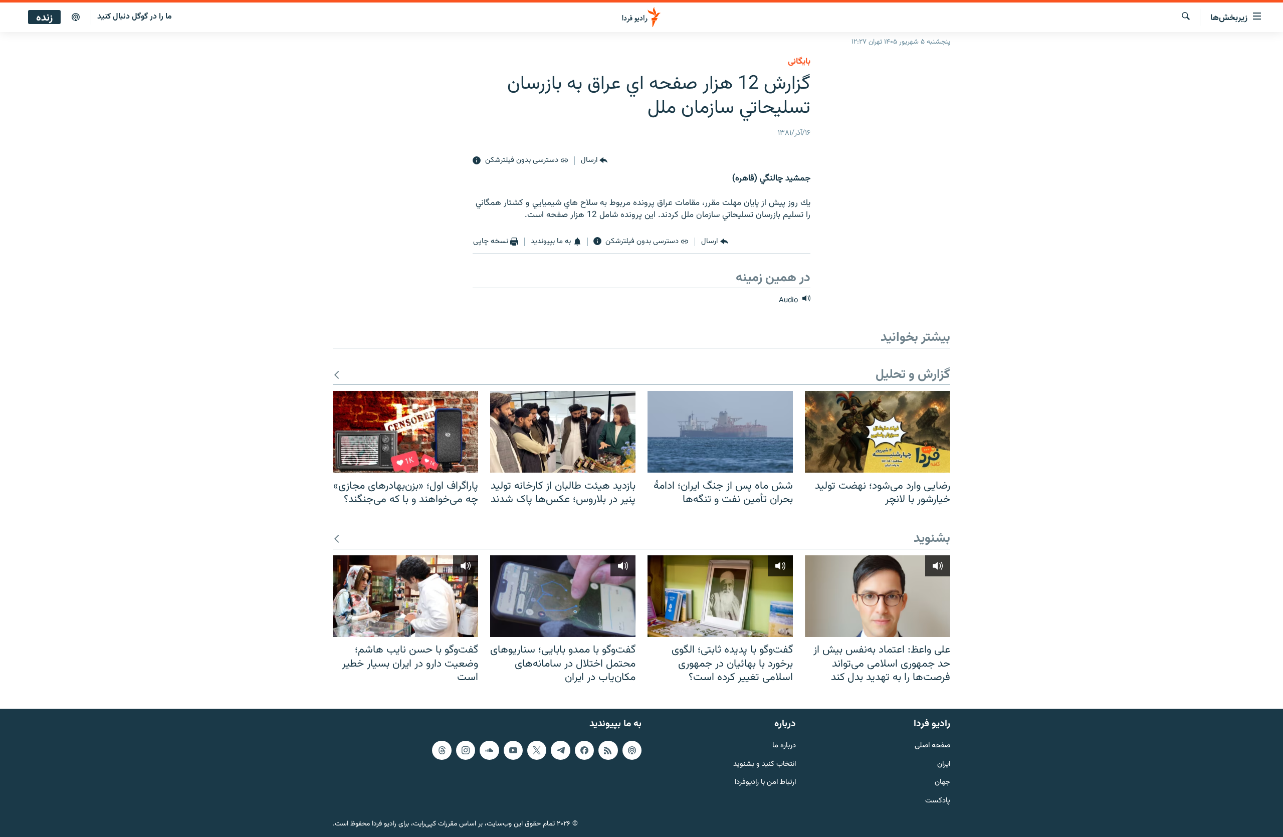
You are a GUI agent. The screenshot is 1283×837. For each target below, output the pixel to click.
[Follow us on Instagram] (465, 749)
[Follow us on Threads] (441, 749)
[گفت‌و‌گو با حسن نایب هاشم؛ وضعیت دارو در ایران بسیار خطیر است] (405, 596)
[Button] (594, 161)
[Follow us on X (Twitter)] (536, 749)
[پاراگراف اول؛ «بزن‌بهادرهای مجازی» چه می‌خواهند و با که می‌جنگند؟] (405, 432)
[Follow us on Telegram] (560, 749)
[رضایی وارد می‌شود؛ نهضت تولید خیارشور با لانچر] (877, 432)
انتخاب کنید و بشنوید (764, 764)
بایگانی (799, 61)
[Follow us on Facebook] (584, 749)
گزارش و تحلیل (913, 375)
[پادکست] (76, 17)
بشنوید (932, 539)
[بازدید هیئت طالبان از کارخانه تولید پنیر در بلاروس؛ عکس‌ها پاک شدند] (562, 432)
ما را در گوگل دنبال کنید (134, 17)
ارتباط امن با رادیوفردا (765, 782)
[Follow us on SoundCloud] (489, 749)
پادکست (937, 801)
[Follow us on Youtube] (513, 749)
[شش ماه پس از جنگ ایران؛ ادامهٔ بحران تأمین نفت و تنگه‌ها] (720, 432)
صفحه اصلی (932, 745)
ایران (943, 764)
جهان (942, 782)
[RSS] (607, 749)
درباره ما (784, 745)
